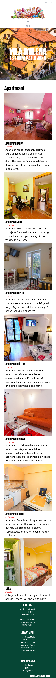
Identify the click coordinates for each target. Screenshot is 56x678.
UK (51, 3)
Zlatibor (28, 668)
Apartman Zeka (28, 640)
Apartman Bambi (28, 650)
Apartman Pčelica (28, 645)
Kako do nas (28, 665)
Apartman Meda (28, 637)
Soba (28, 653)
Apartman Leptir (28, 642)
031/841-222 (28, 612)
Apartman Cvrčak (28, 648)
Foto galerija (28, 670)
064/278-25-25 (28, 615)
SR (46, 3)
